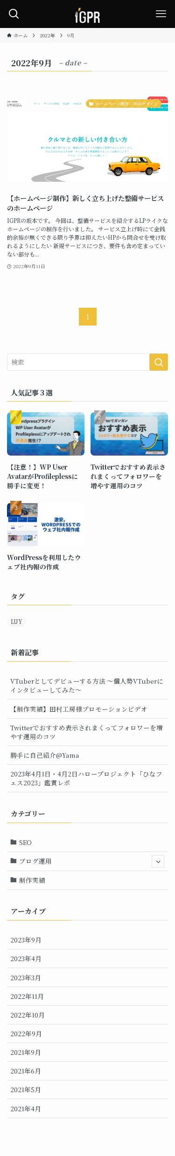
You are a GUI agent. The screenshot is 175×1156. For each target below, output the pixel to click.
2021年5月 (25, 1089)
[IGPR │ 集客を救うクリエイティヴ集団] (87, 14)
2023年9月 (26, 939)
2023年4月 (26, 958)
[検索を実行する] (158, 362)
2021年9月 (25, 1052)
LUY (16, 621)
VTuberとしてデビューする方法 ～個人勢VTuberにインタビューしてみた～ (86, 685)
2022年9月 (26, 1033)
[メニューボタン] (161, 14)
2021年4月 (25, 1108)
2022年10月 (27, 1014)
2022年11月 (27, 996)
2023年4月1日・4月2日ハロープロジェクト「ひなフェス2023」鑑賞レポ (86, 778)
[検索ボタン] (14, 14)
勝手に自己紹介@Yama (44, 755)
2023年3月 (25, 977)
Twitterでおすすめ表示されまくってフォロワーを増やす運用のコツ (86, 732)
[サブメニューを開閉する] (158, 861)
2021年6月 (25, 1070)
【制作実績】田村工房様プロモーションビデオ (78, 708)
